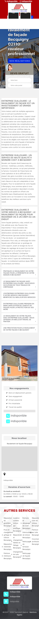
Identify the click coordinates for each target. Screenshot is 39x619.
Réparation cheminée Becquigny (6, 546)
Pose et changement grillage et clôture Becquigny (6, 535)
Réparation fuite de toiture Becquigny (34, 522)
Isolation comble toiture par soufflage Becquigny (15, 524)
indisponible (12, 1)
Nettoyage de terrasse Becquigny (25, 545)
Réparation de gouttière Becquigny (6, 522)
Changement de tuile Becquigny (15, 554)
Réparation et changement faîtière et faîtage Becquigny (15, 541)
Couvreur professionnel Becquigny (34, 541)
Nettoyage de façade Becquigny (25, 555)
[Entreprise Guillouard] (19, 7)
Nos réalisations (20, 61)
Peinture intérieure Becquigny (6, 555)
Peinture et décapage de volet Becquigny (25, 523)
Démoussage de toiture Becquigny (25, 534)
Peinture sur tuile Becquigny (34, 532)
